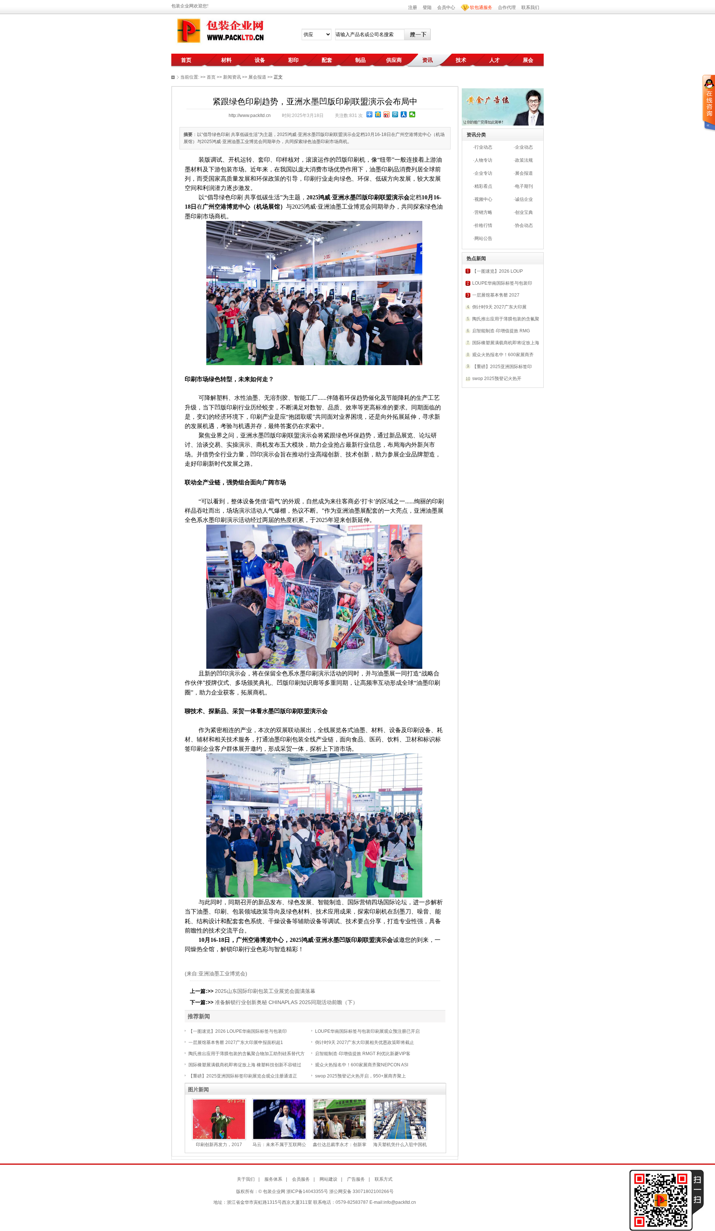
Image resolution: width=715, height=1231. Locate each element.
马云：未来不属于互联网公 (279, 1144)
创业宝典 (524, 212)
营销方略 (483, 212)
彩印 (293, 60)
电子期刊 (524, 186)
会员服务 (301, 1179)
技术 (461, 60)
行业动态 (483, 147)
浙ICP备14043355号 (307, 1191)
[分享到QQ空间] (378, 114)
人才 (494, 60)
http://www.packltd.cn (250, 115)
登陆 (427, 7)
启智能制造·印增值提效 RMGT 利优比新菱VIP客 (362, 1053)
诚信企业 (524, 199)
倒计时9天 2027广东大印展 (499, 307)
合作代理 (507, 7)
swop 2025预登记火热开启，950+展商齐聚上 (360, 1076)
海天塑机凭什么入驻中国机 (400, 1144)
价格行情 (483, 225)
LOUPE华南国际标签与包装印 (502, 283)
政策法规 (524, 160)
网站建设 (328, 1179)
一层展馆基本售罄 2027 (495, 295)
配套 (327, 60)
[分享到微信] (412, 114)
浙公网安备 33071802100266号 (361, 1191)
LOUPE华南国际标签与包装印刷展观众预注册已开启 (367, 1031)
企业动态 (524, 147)
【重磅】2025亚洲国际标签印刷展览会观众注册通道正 (242, 1076)
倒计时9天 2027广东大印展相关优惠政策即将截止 (364, 1042)
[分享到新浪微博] (387, 114)
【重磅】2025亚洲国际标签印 (502, 366)
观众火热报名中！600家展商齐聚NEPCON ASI (361, 1064)
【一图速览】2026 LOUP (497, 271)
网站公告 (483, 238)
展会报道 (524, 173)
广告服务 (356, 1179)
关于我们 (246, 1179)
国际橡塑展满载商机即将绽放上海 (505, 342)
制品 (360, 60)
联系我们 (530, 7)
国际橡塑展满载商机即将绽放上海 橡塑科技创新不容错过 (244, 1064)
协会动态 (524, 225)
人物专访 (483, 160)
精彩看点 (483, 186)
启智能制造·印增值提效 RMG (501, 330)
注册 (412, 7)
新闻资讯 (232, 77)
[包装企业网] (219, 31)
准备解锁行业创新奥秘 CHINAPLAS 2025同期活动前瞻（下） (286, 1002)
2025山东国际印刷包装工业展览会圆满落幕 (265, 991)
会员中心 (446, 7)
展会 (528, 60)
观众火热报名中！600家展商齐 (503, 354)
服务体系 (273, 1179)
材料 (226, 60)
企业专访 (483, 173)
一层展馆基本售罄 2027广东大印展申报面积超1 (235, 1042)
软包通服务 (481, 7)
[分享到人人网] (404, 114)
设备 (260, 60)
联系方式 (384, 1179)
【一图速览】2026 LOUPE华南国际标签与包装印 (237, 1031)
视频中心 (483, 199)
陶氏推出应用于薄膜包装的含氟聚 (505, 319)
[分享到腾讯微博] (395, 114)
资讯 (427, 60)
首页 (186, 60)
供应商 (394, 60)
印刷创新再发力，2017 (219, 1144)
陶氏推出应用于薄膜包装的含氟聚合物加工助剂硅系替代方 (246, 1053)
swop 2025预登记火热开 (496, 378)
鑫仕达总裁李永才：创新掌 (339, 1144)
